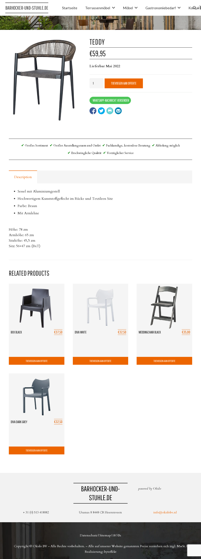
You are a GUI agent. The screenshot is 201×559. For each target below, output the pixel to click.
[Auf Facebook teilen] (93, 110)
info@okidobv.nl (165, 512)
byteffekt (110, 552)
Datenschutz (88, 535)
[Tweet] (101, 110)
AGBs (117, 535)
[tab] (23, 176)
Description (23, 177)
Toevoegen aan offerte (123, 83)
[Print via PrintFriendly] (109, 110)
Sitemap (105, 535)
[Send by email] (118, 110)
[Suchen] (194, 8)
